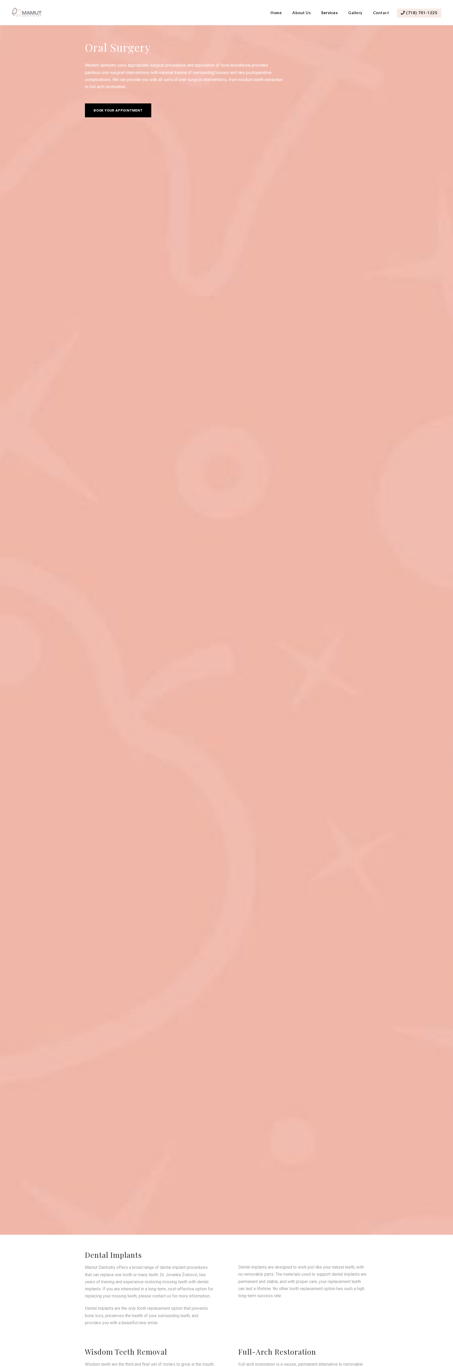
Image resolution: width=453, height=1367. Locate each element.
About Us (301, 12)
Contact (381, 12)
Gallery (355, 12)
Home (276, 12)
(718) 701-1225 (421, 12)
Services (329, 12)
